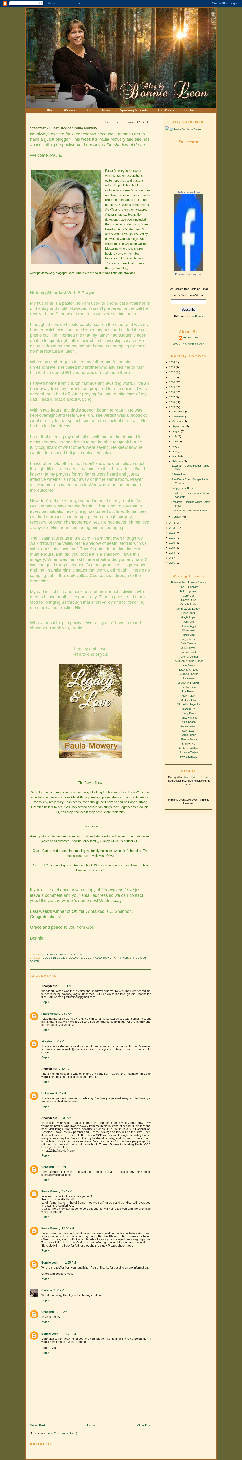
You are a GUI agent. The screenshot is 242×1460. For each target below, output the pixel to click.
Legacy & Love (80, 958)
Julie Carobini (188, 643)
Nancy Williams (188, 717)
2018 (172, 392)
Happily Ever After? (182, 488)
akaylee (46, 1041)
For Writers (166, 110)
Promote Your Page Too (188, 274)
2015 (172, 407)
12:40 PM (68, 1228)
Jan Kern (188, 621)
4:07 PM (70, 1333)
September (179, 426)
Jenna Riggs (189, 626)
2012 (172, 532)
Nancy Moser (188, 713)
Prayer (122, 958)
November (178, 416)
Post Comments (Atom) (62, 1433)
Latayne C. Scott (188, 669)
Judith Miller (188, 634)
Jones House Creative (196, 777)
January (177, 516)
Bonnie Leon (57, 954)
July (175, 436)
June (175, 441)
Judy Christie (188, 639)
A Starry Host (179, 474)
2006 (172, 562)
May (175, 446)
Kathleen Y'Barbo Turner (189, 660)
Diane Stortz (189, 612)
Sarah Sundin (188, 734)
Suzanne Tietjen (188, 752)
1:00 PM (58, 1041)
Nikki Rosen (189, 721)
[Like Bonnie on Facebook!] (167, 129)
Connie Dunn (188, 599)
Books (105, 110)
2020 (172, 382)
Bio (88, 110)
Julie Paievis (189, 647)
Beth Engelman (188, 591)
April (175, 451)
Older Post (144, 1425)
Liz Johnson (189, 687)
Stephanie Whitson (188, 748)
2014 (172, 522)
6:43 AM (67, 1191)
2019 (172, 387)
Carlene (46, 1290)
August (176, 431)
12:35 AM (65, 1117)
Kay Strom (189, 665)
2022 (172, 372)
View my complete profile (188, 344)
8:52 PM (60, 1093)
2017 (172, 397)
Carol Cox (188, 595)
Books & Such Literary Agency (188, 582)
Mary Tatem (188, 695)
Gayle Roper (188, 617)
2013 (172, 527)
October (177, 421)
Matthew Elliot (188, 700)
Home (91, 1425)
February (178, 461)
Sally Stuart (188, 730)
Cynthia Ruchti (188, 604)
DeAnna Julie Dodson (188, 608)
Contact (189, 110)
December (178, 411)
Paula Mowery (104, 958)
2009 (172, 547)
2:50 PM (58, 1290)
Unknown (47, 1093)
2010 (172, 542)
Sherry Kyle (188, 743)
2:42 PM (64, 1068)
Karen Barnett (189, 652)
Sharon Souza (189, 739)
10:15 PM (65, 986)
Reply (45, 1002)
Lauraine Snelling (188, 673)
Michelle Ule (188, 708)
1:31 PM (60, 1166)
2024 (172, 362)
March (176, 456)
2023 (172, 367)
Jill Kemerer (188, 630)
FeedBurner (196, 316)
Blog (50, 110)
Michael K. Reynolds (188, 704)
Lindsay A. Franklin (188, 682)
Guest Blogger (55, 958)
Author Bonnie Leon (188, 192)
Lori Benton (188, 691)
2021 (172, 377)
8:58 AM (67, 1013)
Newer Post (37, 1425)
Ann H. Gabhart (189, 586)
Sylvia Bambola (188, 756)
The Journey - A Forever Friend (189, 510)
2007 (172, 557)
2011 (172, 537)
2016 (172, 402)
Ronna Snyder (188, 726)
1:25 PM (70, 1262)
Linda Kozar (188, 678)
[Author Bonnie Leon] (188, 270)
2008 (172, 552)
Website (69, 110)
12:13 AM (61, 1311)
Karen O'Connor (188, 656)
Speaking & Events (134, 110)
